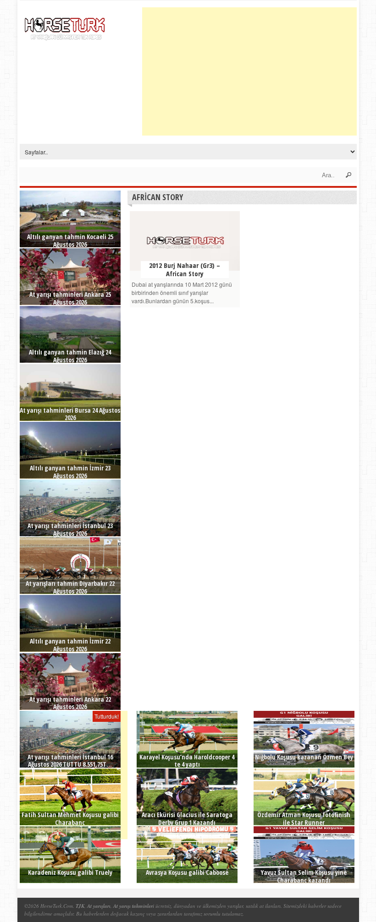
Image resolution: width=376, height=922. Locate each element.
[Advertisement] (259, 71)
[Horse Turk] (65, 26)
